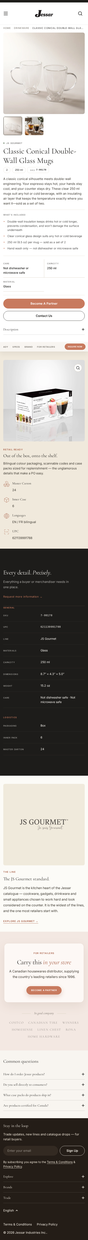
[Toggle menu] (5, 13)
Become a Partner (44, 990)
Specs (16, 347)
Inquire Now (75, 347)
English (8, 1210)
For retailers (46, 347)
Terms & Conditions (60, 1162)
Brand (29, 347)
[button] (44, 400)
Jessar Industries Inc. (30, 1232)
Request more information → (23, 596)
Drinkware (21, 28)
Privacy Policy (12, 1166)
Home (7, 28)
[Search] (80, 13)
